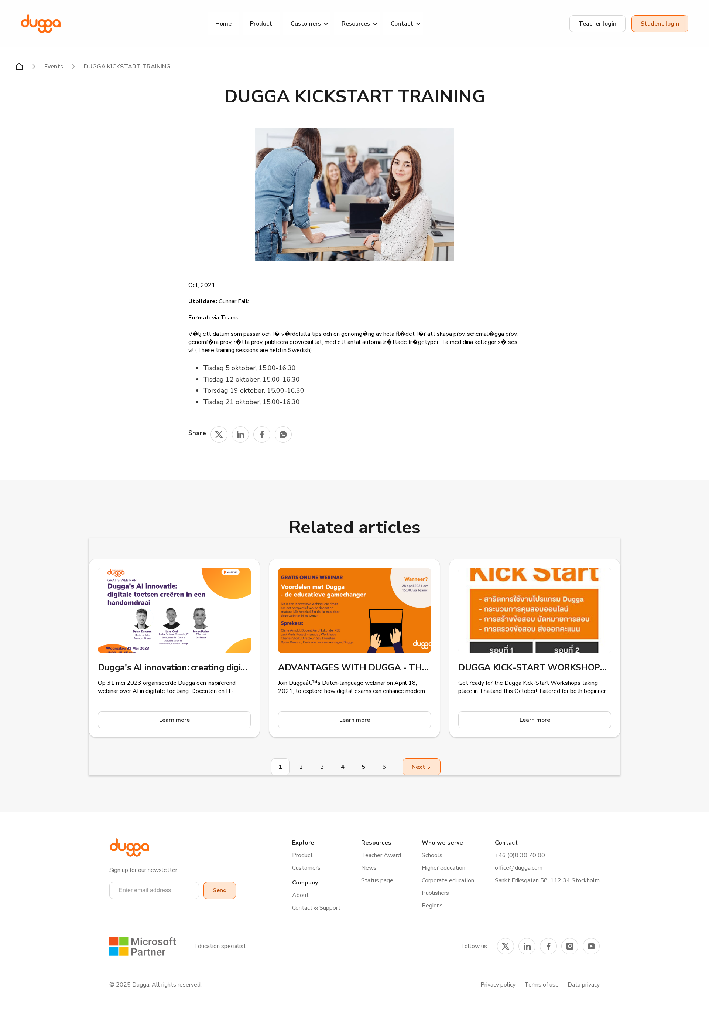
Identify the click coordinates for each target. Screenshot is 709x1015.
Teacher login (597, 24)
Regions (432, 905)
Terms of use (541, 985)
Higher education (443, 868)
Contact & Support (316, 908)
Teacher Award (381, 855)
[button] (306, 23)
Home (223, 24)
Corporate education (448, 880)
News (369, 868)
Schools (432, 855)
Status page (377, 880)
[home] (41, 23)
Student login (660, 24)
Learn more (174, 720)
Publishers (435, 893)
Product (261, 24)
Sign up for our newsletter (143, 870)
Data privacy (584, 985)
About (300, 895)
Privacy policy (498, 985)
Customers (306, 868)
